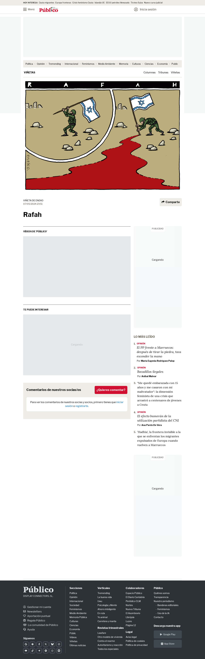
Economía (162, 63)
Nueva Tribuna (133, 609)
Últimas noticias (78, 645)
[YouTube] (26, 650)
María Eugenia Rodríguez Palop (158, 360)
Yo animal (102, 617)
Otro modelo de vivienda (110, 637)
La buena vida (105, 597)
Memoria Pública (78, 617)
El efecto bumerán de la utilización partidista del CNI (158, 418)
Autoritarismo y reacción (110, 645)
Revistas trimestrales (111, 627)
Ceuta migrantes (46, 2)
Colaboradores (135, 588)
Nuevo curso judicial (153, 2)
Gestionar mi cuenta (39, 607)
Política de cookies (135, 641)
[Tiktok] (32, 650)
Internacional (71, 63)
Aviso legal (131, 637)
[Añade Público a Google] (26, 644)
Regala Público (36, 620)
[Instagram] (59, 644)
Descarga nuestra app (167, 625)
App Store (169, 643)
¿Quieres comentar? (111, 390)
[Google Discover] (32, 644)
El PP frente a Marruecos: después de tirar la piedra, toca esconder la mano (159, 351)
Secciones (76, 588)
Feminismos (88, 63)
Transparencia (161, 597)
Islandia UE (100, 2)
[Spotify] (45, 650)
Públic (73, 633)
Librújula (130, 617)
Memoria (123, 63)
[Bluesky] (52, 644)
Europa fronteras (63, 2)
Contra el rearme (106, 641)
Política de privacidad (137, 645)
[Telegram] (39, 650)
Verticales (104, 588)
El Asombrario (133, 613)
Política (29, 63)
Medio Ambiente (106, 63)
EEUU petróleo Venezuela (117, 2)
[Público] (48, 9)
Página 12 (131, 625)
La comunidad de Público (42, 625)
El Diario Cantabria (135, 597)
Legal (129, 631)
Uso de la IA (163, 613)
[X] (45, 644)
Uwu (100, 601)
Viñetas (29, 72)
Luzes (129, 621)
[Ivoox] (59, 650)
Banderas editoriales (167, 605)
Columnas (150, 72)
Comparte (172, 202)
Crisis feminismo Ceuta (82, 2)
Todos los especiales (108, 649)
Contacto (158, 617)
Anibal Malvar (148, 376)
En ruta (101, 613)
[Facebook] (39, 644)
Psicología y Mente (107, 605)
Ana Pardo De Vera (151, 425)
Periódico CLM (133, 601)
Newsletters (34, 611)
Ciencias (149, 63)
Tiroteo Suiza (137, 2)
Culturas (136, 63)
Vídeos (73, 637)
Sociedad (74, 605)
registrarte (81, 406)
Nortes (129, 605)
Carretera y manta (107, 621)
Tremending (55, 63)
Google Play (169, 634)
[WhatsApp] (52, 650)
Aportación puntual (38, 616)
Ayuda (31, 629)
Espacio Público (134, 593)
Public (175, 63)
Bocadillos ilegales (150, 371)
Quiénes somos (162, 593)
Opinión (41, 63)
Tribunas (163, 72)
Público (38, 590)
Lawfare (102, 633)
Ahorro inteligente (107, 609)
